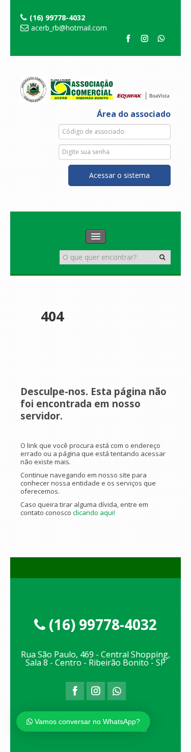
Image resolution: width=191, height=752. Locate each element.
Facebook (127, 40)
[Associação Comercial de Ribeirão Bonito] (95, 87)
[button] (162, 257)
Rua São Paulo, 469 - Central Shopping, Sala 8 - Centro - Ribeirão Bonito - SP (95, 658)
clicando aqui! (94, 512)
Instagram (144, 40)
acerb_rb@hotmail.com (69, 28)
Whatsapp (161, 40)
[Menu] (96, 236)
